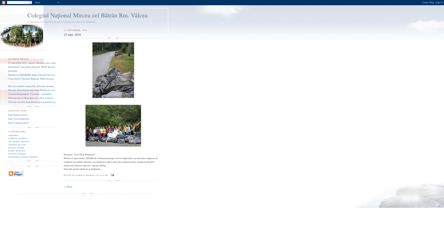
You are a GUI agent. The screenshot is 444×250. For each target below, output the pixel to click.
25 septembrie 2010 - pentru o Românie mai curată (32, 62)
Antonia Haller (17, 144)
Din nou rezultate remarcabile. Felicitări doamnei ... (32, 86)
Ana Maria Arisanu (18, 141)
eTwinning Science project (23, 157)
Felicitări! (13, 70)
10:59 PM (103, 175)
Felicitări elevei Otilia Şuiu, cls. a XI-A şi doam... (31, 97)
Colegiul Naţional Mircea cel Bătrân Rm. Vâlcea (87, 15)
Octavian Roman (17, 154)
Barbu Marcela (16, 150)
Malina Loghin (16, 148)
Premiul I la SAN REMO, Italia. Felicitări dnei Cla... (32, 74)
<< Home (68, 186)
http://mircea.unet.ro (18, 114)
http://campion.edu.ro (18, 122)
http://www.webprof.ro (18, 118)
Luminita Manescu (18, 138)
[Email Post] (112, 175)
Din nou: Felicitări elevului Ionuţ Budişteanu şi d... (32, 89)
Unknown (13, 135)
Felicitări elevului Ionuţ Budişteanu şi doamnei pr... (32, 101)
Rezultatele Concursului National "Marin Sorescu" (32, 66)
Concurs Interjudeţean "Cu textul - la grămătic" (30, 93)
